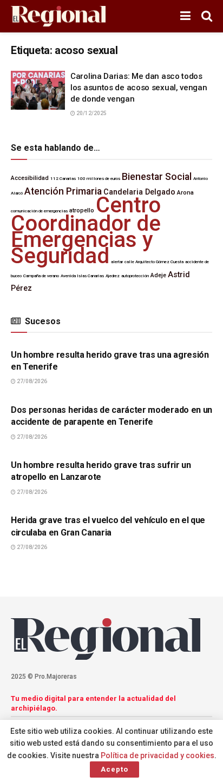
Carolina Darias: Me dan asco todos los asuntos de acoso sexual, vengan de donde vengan (138, 87)
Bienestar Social (157, 176)
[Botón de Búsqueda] (206, 16)
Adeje (158, 275)
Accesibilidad (30, 178)
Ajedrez (113, 275)
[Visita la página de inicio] (58, 16)
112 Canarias (63, 178)
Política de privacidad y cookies (157, 755)
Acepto (114, 769)
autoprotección (135, 275)
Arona (185, 192)
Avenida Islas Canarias (82, 275)
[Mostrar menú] (185, 16)
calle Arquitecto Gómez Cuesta (153, 261)
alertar (117, 261)
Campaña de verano (41, 275)
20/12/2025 (91, 113)
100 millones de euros (98, 178)
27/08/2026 (31, 381)
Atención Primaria (63, 191)
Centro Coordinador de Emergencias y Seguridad (86, 230)
